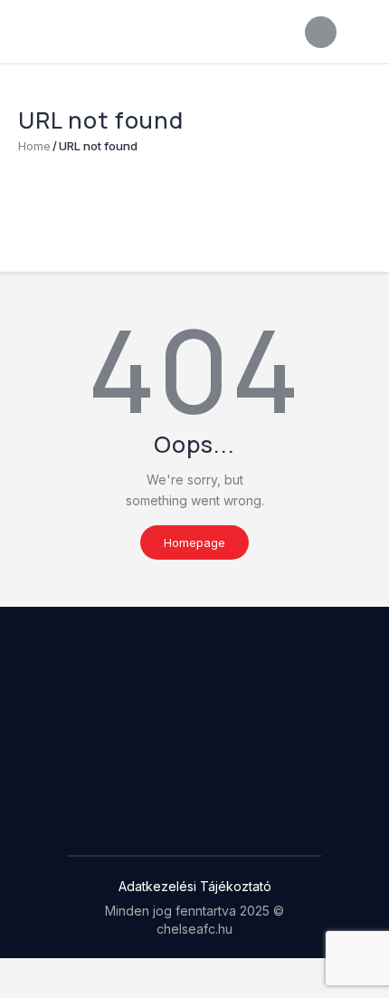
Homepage (194, 542)
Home (34, 146)
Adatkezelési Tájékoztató (195, 886)
